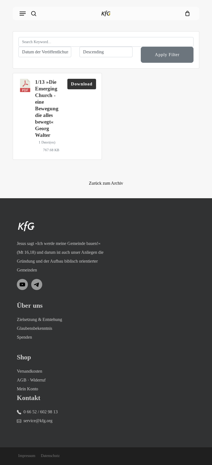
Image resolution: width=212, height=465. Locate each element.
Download (81, 84)
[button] (23, 13)
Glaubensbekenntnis (34, 328)
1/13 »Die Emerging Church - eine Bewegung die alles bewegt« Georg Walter (47, 108)
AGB (21, 380)
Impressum (26, 456)
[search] (33, 13)
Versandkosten (29, 371)
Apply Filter (167, 54)
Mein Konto (27, 388)
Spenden (24, 337)
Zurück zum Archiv (106, 183)
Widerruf (38, 380)
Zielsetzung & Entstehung (39, 319)
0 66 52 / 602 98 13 (40, 411)
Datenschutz (50, 456)
